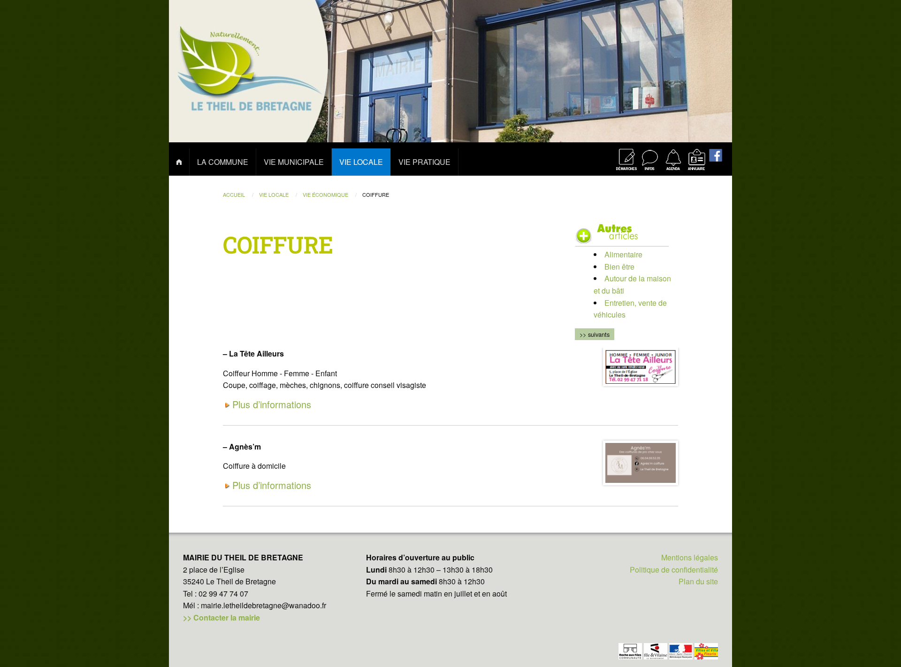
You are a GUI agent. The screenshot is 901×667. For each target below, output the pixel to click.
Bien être (619, 266)
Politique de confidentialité (674, 569)
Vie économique (326, 194)
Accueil (234, 194)
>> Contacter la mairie (221, 617)
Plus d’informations (271, 404)
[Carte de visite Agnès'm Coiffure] (640, 463)
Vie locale (274, 194)
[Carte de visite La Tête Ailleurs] (640, 367)
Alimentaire (623, 254)
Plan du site (698, 581)
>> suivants (595, 334)
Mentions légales (689, 557)
